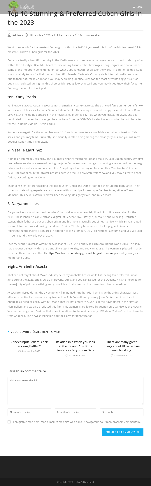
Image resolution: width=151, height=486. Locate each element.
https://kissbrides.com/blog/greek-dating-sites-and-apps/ (83, 253)
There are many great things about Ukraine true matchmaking (121, 346)
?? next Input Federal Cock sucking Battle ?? (29, 344)
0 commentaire (89, 35)
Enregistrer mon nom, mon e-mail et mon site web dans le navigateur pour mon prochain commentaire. (77, 422)
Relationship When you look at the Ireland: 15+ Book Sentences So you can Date (75, 346)
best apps (65, 35)
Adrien (16, 35)
